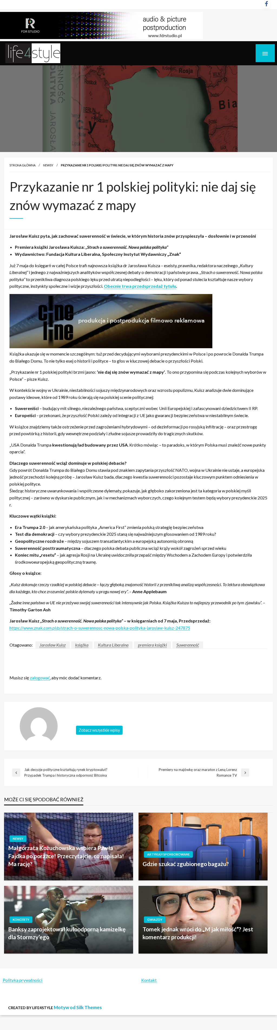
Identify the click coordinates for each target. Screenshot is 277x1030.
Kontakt (149, 980)
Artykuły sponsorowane (168, 854)
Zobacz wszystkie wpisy (99, 730)
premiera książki (152, 644)
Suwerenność (187, 644)
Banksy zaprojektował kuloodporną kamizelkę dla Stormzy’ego (67, 933)
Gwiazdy (154, 919)
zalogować (40, 677)
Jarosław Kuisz (52, 644)
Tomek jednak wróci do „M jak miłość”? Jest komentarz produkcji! (198, 933)
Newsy (48, 165)
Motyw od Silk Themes (78, 1007)
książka (81, 644)
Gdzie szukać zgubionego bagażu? (186, 863)
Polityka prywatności (22, 980)
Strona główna (22, 165)
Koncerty (21, 919)
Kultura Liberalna (113, 644)
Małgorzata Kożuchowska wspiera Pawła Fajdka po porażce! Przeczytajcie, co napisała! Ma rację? (66, 855)
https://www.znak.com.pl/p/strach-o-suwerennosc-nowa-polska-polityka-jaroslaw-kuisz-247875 (99, 627)
